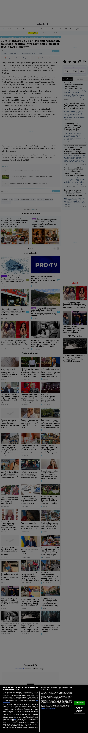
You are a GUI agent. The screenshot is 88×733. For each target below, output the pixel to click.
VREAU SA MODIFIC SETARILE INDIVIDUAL (79, 709)
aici (15, 719)
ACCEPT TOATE (79, 703)
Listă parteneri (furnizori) (48, 708)
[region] (44, 709)
